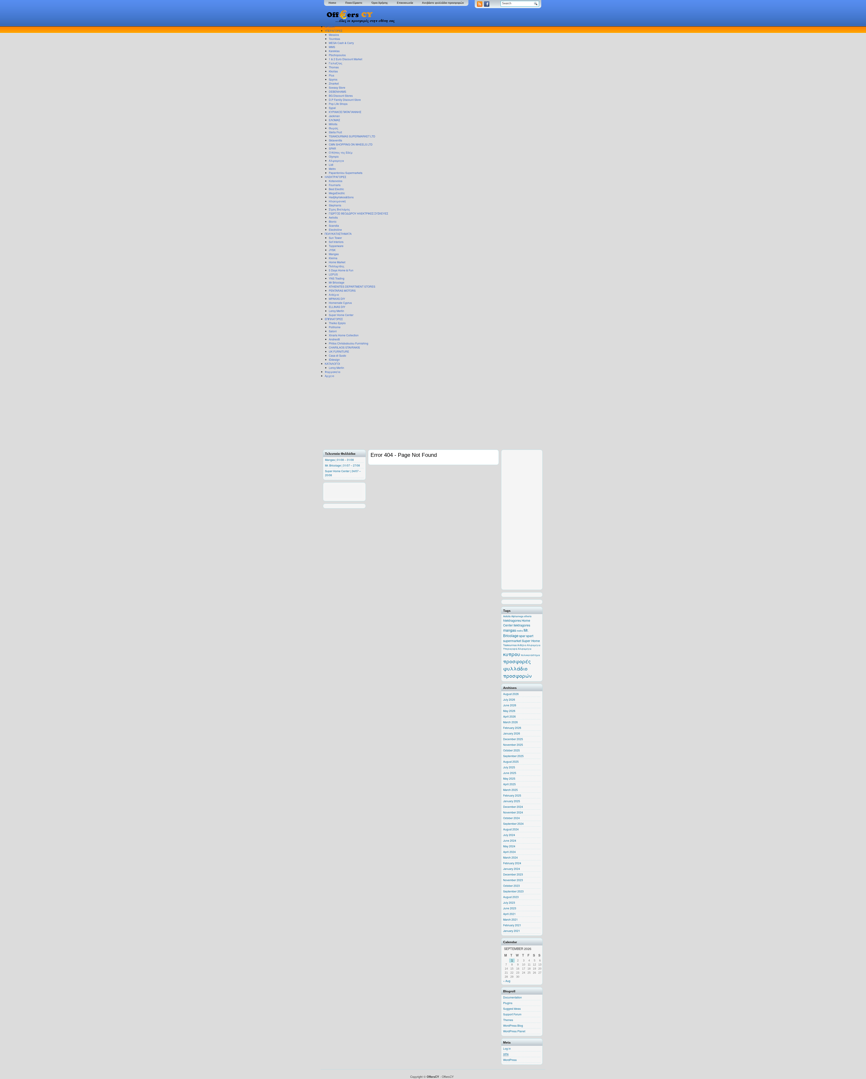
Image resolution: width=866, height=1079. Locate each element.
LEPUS (333, 274)
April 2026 (509, 716)
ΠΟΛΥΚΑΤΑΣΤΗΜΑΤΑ (338, 234)
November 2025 (513, 744)
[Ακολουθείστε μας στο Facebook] (487, 5)
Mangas (334, 254)
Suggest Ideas (512, 1008)
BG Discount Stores (341, 95)
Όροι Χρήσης (379, 3)
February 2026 (512, 728)
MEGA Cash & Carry (341, 43)
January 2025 (511, 801)
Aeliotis (333, 217)
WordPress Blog (513, 1025)
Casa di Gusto (337, 355)
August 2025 (511, 761)
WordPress (510, 1060)
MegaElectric (337, 193)
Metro (332, 169)
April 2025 (509, 784)
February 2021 (512, 925)
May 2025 (509, 778)
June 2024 (509, 840)
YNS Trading (336, 278)
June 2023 (509, 908)
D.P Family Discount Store (345, 100)
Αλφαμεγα (336, 160)
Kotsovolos (335, 181)
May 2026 (509, 711)
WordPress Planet (514, 1031)
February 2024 (512, 863)
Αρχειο (329, 376)
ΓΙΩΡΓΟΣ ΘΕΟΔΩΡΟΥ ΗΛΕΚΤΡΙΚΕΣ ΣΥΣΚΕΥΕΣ (358, 213)
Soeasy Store (337, 87)
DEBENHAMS (337, 91)
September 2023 (513, 891)
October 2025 (511, 750)
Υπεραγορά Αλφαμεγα (517, 648)
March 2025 (510, 790)
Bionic (332, 221)
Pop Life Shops (338, 104)
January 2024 (511, 869)
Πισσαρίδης (336, 266)
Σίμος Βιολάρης (339, 209)
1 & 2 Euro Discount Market (345, 59)
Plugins (507, 1003)
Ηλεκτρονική (337, 201)
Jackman (334, 116)
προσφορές (517, 661)
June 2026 (509, 705)
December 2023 (513, 874)
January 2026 (511, 733)
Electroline (335, 229)
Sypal (332, 108)
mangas (509, 630)
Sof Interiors (336, 242)
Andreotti (334, 339)
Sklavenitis (335, 140)
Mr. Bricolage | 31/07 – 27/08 (342, 465)
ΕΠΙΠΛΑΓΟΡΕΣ (334, 319)
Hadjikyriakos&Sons (341, 197)
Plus (331, 75)
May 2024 (509, 846)
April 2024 (509, 852)
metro (520, 630)
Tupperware (336, 246)
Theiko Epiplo (337, 323)
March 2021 (510, 919)
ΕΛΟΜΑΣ (334, 120)
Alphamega (517, 616)
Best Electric (336, 189)
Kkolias (333, 71)
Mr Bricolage (336, 282)
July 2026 (509, 699)
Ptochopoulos (337, 55)
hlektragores (512, 620)
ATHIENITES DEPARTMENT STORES (352, 286)
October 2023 (511, 885)
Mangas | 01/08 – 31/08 (339, 460)
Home (332, 3)
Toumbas (334, 39)
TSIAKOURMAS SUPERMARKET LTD (352, 136)
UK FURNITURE (339, 351)
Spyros (333, 79)
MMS (332, 47)
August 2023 (511, 897)
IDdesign (334, 359)
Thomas (334, 67)
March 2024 (510, 857)
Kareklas (334, 51)
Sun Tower (335, 238)
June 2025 (509, 773)
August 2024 (511, 829)
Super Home (531, 640)
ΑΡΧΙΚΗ (330, 26)
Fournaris (335, 185)
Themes (508, 1020)
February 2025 (512, 795)
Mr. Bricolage (515, 633)
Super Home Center (341, 315)
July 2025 (509, 767)
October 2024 (511, 818)
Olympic (334, 156)
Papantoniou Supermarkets (345, 173)
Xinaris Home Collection (344, 335)
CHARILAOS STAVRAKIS (344, 347)
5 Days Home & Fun (341, 270)
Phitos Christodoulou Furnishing (348, 343)
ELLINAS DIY (337, 307)
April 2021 (509, 914)
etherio (528, 616)
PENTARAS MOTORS (342, 290)
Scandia (334, 225)
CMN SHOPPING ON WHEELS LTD (351, 144)
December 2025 (513, 739)
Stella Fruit (335, 132)
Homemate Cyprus (340, 303)
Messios (334, 35)
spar (522, 635)
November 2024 (513, 812)
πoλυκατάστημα (530, 655)
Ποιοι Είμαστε (353, 3)
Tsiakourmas (510, 645)
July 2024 (509, 835)
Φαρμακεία (332, 372)
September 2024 (513, 823)
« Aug (506, 981)
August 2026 (511, 694)
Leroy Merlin (336, 311)
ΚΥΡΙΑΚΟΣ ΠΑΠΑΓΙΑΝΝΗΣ (345, 112)
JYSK (332, 250)
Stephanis (335, 205)
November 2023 (513, 880)
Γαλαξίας (335, 63)
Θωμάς (333, 128)
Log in (507, 1048)
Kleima (333, 258)
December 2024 (513, 807)
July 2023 (509, 902)
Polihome (335, 327)
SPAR (332, 148)
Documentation (512, 997)
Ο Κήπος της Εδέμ (340, 152)
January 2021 (511, 931)
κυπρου (511, 654)
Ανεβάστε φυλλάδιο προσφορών (443, 3)
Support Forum (512, 1014)
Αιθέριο (334, 294)
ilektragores (522, 625)
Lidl (331, 164)
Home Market (337, 262)
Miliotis (333, 124)
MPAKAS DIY (337, 298)
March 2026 (510, 722)
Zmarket (334, 83)
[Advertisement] (432, 413)
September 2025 (513, 756)
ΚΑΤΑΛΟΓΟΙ (332, 363)
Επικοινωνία (405, 3)
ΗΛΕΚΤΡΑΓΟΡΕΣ (335, 177)
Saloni (333, 331)
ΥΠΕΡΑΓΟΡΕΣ (333, 30)
